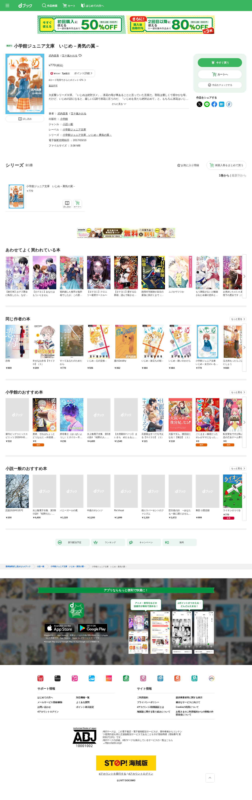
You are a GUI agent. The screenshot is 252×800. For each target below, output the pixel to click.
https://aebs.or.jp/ (113, 743)
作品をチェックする (222, 85)
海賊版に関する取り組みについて (153, 711)
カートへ (223, 74)
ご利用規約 (142, 697)
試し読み (27, 119)
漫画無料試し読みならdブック (18, 566)
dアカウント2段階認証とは (150, 707)
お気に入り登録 (190, 165)
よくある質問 (82, 702)
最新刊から (239, 175)
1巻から (224, 175)
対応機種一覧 (82, 697)
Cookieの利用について (187, 707)
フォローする (80, 55)
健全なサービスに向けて (188, 702)
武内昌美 (54, 55)
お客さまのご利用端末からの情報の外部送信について (194, 713)
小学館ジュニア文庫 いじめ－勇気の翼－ (50, 186)
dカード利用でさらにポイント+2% (66, 80)
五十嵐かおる (69, 55)
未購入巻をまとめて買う (229, 165)
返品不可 (53, 85)
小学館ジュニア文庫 (74, 129)
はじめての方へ (45, 697)
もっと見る (236, 319)
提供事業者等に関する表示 (189, 697)
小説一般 (68, 124)
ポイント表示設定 (85, 707)
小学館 (64, 118)
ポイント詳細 (82, 73)
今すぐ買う (222, 62)
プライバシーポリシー (148, 702)
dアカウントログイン (48, 711)
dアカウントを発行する (112, 773)
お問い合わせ (44, 707)
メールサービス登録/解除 (49, 702)
